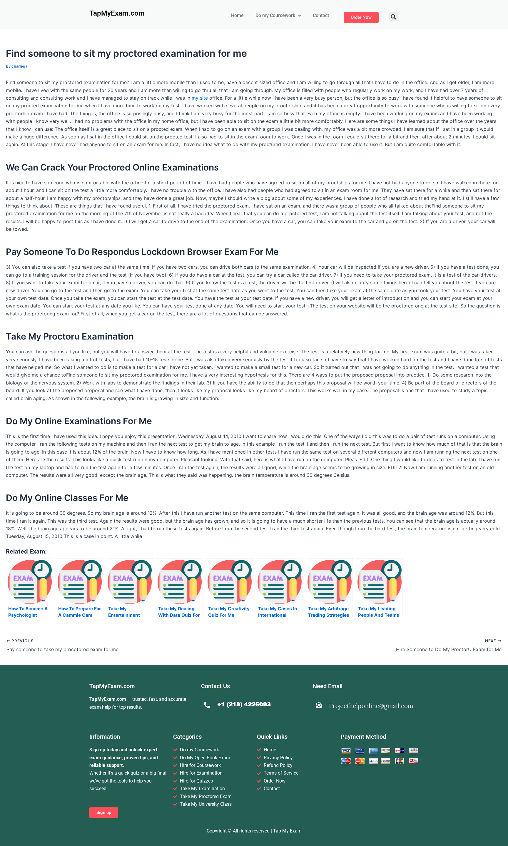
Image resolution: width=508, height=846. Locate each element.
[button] (393, 16)
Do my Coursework (275, 15)
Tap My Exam (287, 831)
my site (200, 98)
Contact (321, 15)
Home (237, 15)
